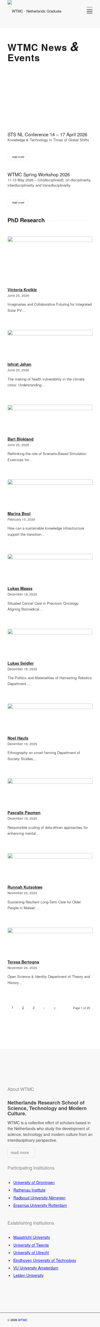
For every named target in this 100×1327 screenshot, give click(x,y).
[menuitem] (89, 11)
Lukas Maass (20, 588)
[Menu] (89, 11)
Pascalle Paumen (24, 812)
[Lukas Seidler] (50, 644)
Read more (18, 157)
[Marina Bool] (50, 494)
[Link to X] (72, 1320)
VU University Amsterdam (35, 1268)
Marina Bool (19, 513)
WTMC (23, 1320)
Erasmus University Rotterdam (40, 1205)
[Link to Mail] (88, 1320)
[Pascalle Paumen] (50, 793)
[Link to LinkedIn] (80, 1320)
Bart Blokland (21, 439)
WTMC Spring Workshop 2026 (39, 174)
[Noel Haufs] (50, 718)
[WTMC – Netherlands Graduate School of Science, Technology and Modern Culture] (42, 14)
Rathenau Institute (29, 1190)
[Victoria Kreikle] (50, 260)
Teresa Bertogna (23, 962)
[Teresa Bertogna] (50, 942)
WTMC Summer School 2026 (44, 95)
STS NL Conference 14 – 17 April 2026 (47, 134)
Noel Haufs (18, 738)
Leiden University (28, 1275)
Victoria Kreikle (22, 289)
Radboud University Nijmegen (39, 1197)
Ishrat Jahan (19, 364)
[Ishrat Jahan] (50, 345)
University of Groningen (34, 1182)
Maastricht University (31, 1237)
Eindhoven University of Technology (44, 1260)
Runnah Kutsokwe (25, 887)
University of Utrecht (31, 1252)
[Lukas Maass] (50, 569)
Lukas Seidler (21, 663)
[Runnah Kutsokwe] (50, 868)
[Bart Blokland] (50, 419)
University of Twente (31, 1245)
